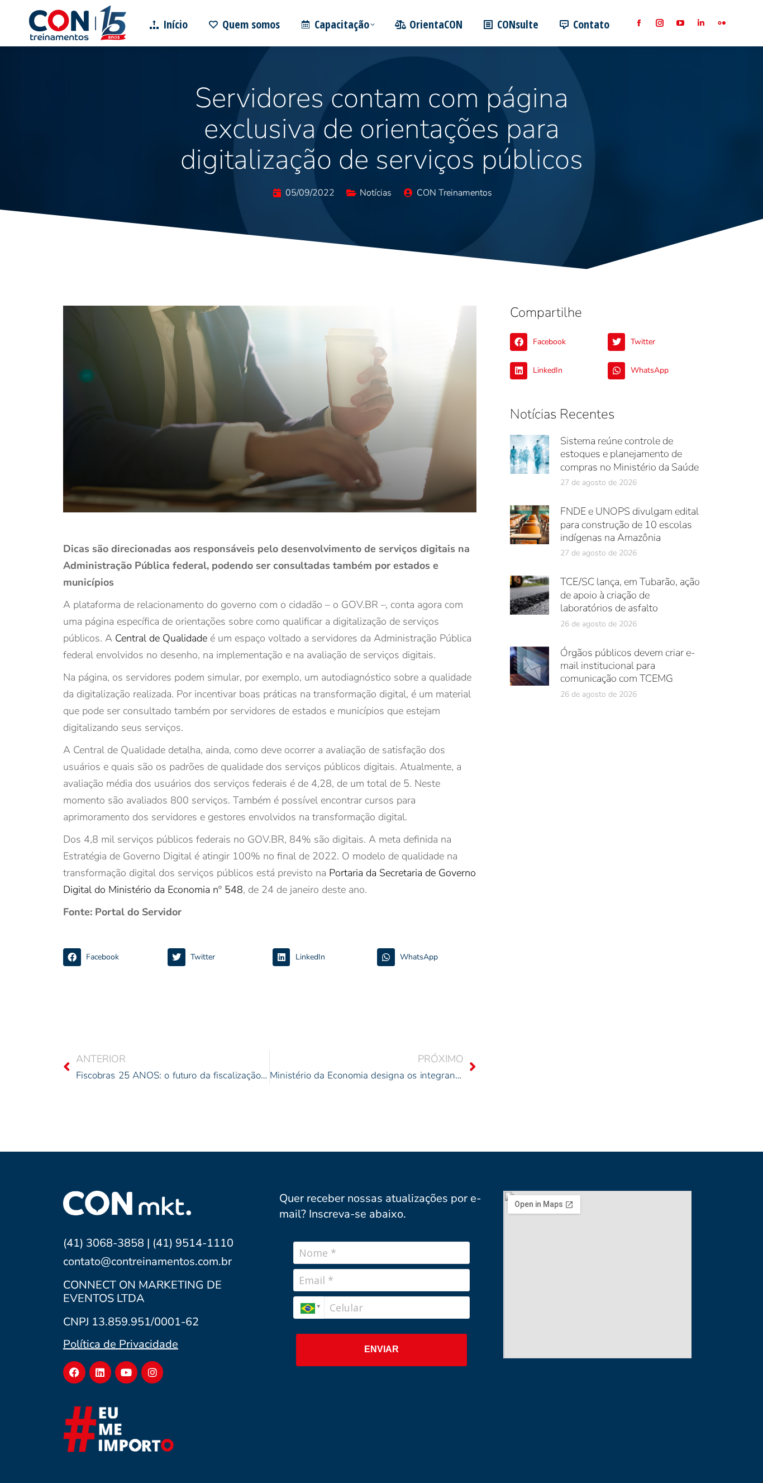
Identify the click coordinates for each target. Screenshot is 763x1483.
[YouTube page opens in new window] (680, 23)
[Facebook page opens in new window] (638, 23)
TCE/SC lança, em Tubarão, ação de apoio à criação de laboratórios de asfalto (630, 595)
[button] (112, 957)
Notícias (376, 193)
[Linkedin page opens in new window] (700, 23)
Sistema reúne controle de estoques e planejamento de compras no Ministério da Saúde (629, 454)
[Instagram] (152, 1372)
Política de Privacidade (120, 1344)
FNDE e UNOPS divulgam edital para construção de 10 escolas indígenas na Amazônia (629, 524)
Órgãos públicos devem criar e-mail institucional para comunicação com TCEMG (627, 666)
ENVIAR (381, 1349)
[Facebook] (74, 1372)
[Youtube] (126, 1372)
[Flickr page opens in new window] (721, 23)
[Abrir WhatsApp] (735, 1455)
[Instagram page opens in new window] (659, 23)
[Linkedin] (100, 1372)
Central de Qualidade (161, 638)
